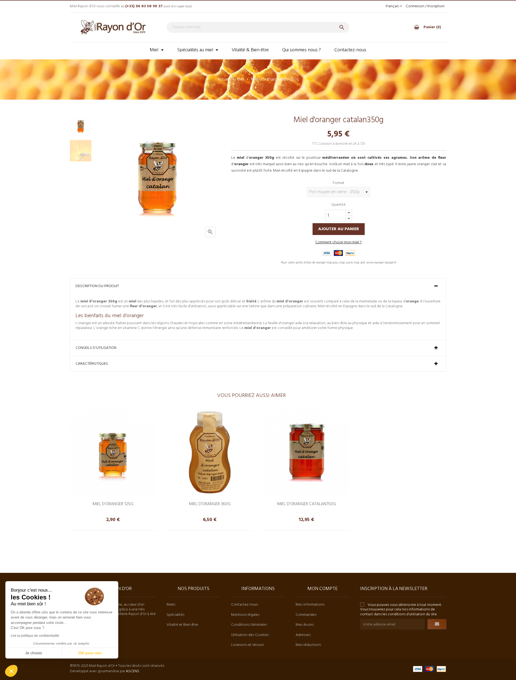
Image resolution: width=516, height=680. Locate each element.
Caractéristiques (92, 363)
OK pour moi (90, 653)
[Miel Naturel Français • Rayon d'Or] (112, 27)
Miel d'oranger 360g (210, 503)
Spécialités (175, 615)
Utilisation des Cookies (250, 635)
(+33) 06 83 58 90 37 (144, 6)
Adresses (303, 635)
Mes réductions (308, 645)
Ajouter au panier (338, 229)
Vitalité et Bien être (182, 625)
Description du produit (97, 286)
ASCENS (132, 671)
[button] (11, 670)
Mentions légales (245, 615)
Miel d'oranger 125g (112, 503)
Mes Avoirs (305, 625)
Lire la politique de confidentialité (35, 636)
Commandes (306, 615)
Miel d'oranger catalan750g (306, 503)
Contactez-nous (244, 605)
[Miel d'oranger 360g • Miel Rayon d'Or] (210, 452)
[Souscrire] (437, 624)
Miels (171, 605)
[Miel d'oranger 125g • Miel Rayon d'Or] (113, 452)
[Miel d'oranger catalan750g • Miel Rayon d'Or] (306, 452)
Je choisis (33, 653)
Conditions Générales (249, 625)
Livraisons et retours (247, 645)
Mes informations (310, 605)
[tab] (258, 286)
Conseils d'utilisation (96, 348)
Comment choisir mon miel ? (338, 242)
